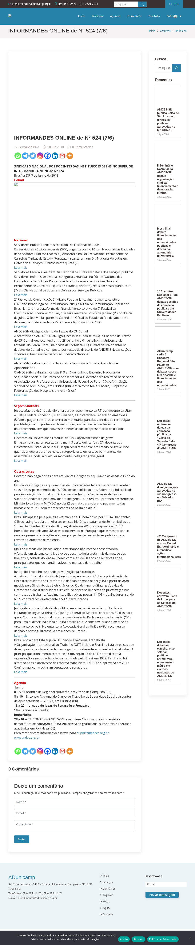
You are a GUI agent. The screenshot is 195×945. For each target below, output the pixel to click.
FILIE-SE (174, 4)
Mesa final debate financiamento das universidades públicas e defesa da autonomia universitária (166, 242)
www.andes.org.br (27, 737)
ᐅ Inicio (104, 875)
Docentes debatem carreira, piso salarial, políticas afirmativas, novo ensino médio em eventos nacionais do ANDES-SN (166, 658)
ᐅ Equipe (105, 908)
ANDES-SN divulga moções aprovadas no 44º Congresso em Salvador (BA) (167, 492)
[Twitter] (32, 155)
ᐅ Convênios (108, 888)
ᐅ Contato (106, 914)
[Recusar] (190, 938)
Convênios (134, 16)
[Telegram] (25, 155)
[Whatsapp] (17, 155)
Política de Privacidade (163, 939)
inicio (152, 31)
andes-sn (181, 31)
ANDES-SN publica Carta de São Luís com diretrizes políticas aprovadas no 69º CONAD (168, 120)
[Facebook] (47, 155)
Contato (154, 16)
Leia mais (20, 267)
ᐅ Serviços (106, 882)
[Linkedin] (55, 155)
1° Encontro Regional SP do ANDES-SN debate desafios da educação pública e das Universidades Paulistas (167, 303)
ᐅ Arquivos (106, 895)
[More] (69, 155)
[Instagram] (40, 155)
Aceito (124, 939)
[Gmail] (62, 155)
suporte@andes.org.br (93, 733)
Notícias (97, 16)
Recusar (138, 939)
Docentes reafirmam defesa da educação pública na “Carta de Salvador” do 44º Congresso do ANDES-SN (167, 434)
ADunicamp (21, 877)
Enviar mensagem (162, 895)
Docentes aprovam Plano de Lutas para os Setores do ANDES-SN (167, 599)
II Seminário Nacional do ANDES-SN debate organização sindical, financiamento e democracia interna (167, 179)
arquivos (165, 31)
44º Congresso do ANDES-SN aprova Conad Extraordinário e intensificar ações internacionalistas (169, 546)
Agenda (115, 16)
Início (81, 16)
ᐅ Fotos (105, 901)
